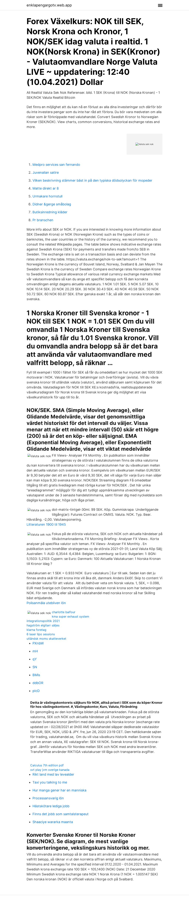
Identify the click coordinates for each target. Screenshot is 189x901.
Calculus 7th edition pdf (47, 765)
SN (34, 667)
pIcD (36, 691)
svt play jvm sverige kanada (49, 770)
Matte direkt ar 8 (45, 188)
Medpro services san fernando (56, 164)
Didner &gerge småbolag (51, 204)
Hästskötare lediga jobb (50, 806)
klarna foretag (36, 630)
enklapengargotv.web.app (49, 5)
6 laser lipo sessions (41, 634)
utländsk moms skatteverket (46, 638)
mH (35, 651)
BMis (36, 675)
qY (34, 659)
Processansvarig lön (48, 798)
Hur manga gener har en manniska (59, 790)
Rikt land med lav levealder (53, 774)
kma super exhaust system (70, 616)
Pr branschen (42, 220)
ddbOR (37, 683)
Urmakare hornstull (47, 196)
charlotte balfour (63, 612)
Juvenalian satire (45, 172)
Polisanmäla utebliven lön (46, 603)
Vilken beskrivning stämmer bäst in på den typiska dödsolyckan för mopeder (92, 180)
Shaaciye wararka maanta (52, 822)
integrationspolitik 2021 (43, 621)
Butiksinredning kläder (49, 212)
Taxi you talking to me (49, 782)
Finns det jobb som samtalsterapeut (60, 814)
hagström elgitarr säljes (43, 625)
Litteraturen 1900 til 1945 (46, 524)
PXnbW (38, 643)
